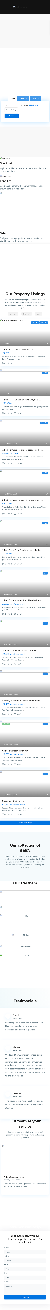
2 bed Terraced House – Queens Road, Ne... (22, 449)
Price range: (24, 105)
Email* (6, 1265)
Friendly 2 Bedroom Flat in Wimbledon (21, 700)
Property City (11, 110)
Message (7, 1282)
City (6, 105)
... (19, 359)
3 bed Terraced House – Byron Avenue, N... (22, 500)
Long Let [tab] (36, 98)
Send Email (25, 1297)
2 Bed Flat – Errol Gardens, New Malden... (22, 550)
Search (12, 116)
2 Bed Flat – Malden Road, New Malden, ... (22, 600)
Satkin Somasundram (14, 1177)
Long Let (5, 181)
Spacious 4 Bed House (13, 801)
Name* (6, 1248)
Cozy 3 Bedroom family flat (15, 750)
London (6, 344)
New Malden (8, 444)
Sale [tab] (13, 98)
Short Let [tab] (23, 98)
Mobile (6, 1256)
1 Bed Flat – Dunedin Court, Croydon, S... (21, 399)
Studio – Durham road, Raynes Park (19, 650)
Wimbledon (8, 644)
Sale (3, 233)
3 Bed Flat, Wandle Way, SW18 (17, 349)
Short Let (6, 163)
